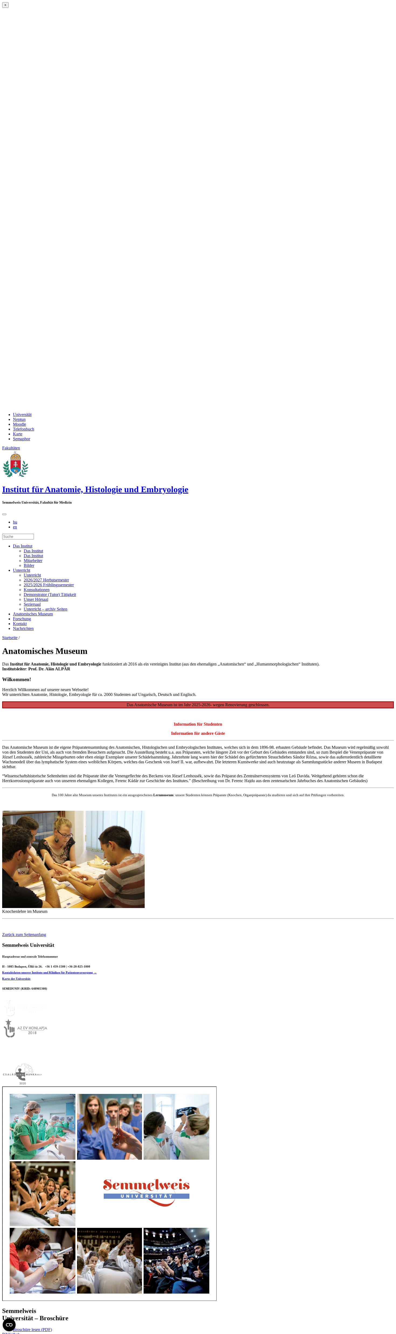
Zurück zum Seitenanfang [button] (24, 934)
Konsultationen (37, 589)
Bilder (29, 565)
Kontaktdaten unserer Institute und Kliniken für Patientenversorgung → (49, 972)
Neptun (19, 419)
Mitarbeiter (33, 560)
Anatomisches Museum (33, 614)
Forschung (22, 618)
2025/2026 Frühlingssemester (49, 585)
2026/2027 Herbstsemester (46, 580)
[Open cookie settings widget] (9, 1324)
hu (15, 522)
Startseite (10, 637)
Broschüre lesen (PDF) (32, 1329)
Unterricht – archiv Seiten (45, 609)
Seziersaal (32, 604)
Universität (22, 414)
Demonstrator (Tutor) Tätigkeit (50, 594)
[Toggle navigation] (4, 514)
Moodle (19, 424)
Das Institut (22, 546)
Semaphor (21, 438)
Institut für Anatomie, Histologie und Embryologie (95, 489)
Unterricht (21, 570)
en (15, 527)
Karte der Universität (16, 978)
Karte (17, 434)
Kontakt (20, 623)
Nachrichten (23, 628)
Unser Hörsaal (36, 599)
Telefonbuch (23, 429)
